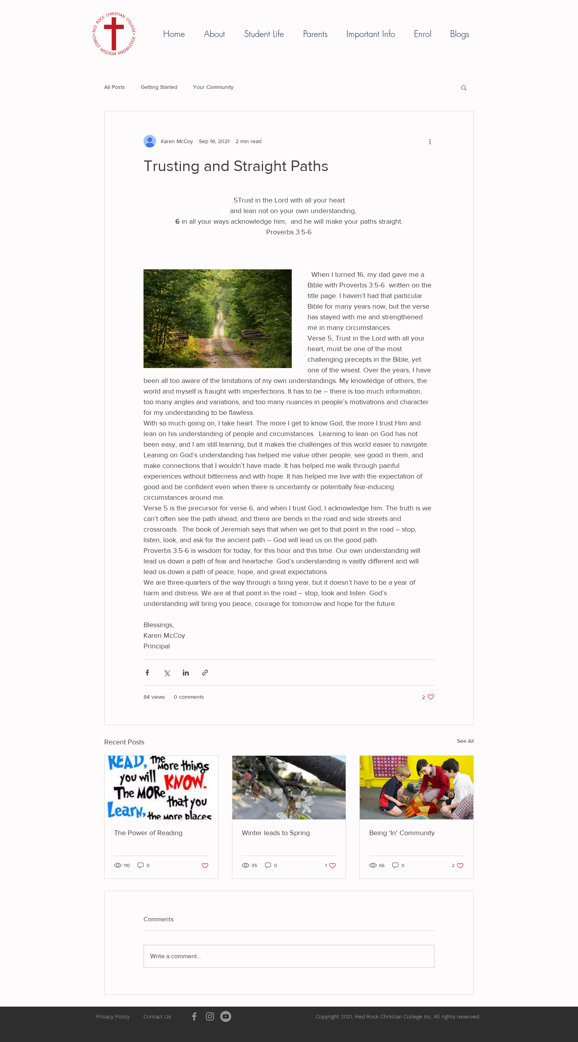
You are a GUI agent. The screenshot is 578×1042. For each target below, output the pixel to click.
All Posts (114, 87)
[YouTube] (225, 1016)
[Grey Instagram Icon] (209, 1016)
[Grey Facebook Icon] (194, 1016)
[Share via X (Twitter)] (166, 672)
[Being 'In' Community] (416, 787)
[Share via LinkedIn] (186, 672)
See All (465, 741)
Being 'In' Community (402, 833)
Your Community (213, 87)
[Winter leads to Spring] (289, 787)
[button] (218, 34)
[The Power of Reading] (161, 787)
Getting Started (159, 87)
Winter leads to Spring (276, 833)
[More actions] (429, 141)
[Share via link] (205, 672)
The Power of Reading (148, 833)
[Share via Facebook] (147, 672)
